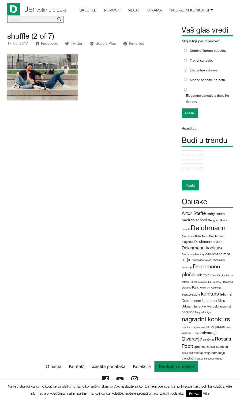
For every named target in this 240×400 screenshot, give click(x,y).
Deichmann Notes (201, 260)
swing (185, 353)
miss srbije (198, 306)
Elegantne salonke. (204, 70)
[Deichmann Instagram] (134, 379)
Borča (223, 220)
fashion (216, 275)
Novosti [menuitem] (112, 10)
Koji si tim (205, 287)
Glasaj (190, 113)
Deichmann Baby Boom (195, 236)
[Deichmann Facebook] (105, 379)
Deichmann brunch (208, 242)
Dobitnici (203, 275)
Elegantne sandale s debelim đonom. (207, 98)
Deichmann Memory (193, 254)
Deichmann (208, 228)
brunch (186, 229)
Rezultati (189, 128)
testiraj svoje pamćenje (209, 353)
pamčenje (208, 339)
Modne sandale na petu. (208, 80)
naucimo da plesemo (193, 327)
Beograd (213, 220)
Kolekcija (142, 366)
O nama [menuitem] (154, 10)
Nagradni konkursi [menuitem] (189, 10)
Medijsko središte (176, 366)
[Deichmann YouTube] (120, 379)
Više (206, 393)
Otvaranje (192, 338)
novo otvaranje (205, 332)
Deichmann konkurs (202, 247)
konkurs (210, 294)
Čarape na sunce (204, 358)
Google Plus (105, 43)
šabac (218, 358)
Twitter (76, 43)
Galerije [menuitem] (88, 10)
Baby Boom (216, 214)
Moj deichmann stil (219, 306)
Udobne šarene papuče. (208, 50)
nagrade (188, 312)
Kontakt (77, 366)
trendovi (188, 358)
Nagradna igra (203, 312)
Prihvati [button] (194, 393)
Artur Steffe (194, 213)
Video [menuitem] (133, 10)
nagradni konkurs (206, 319)
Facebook (49, 43)
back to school (194, 220)
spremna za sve (204, 346)
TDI (191, 353)
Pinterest (136, 43)
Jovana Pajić (190, 287)
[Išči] (59, 19)
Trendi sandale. (201, 60)
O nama (53, 366)
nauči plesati (215, 327)
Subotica (222, 346)
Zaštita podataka (108, 366)
